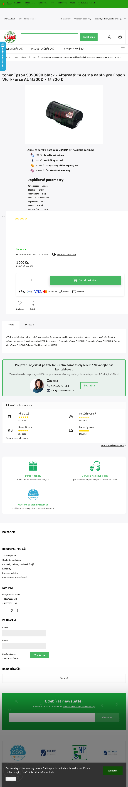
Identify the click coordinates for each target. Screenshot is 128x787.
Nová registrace (9, 654)
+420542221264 (9, 599)
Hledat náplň (88, 37)
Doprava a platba (10, 573)
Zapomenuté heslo (10, 658)
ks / (64, 678)
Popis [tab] (11, 324)
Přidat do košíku (88, 280)
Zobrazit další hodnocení (112, 445)
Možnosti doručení (66, 254)
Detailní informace (24, 239)
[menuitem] (15, 49)
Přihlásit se (107, 717)
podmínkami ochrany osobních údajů (79, 706)
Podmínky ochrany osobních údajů (108, 19)
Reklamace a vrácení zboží (14, 577)
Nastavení (11, 778)
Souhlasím (113, 770)
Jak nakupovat (65, 19)
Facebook (11, 610)
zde (52, 772)
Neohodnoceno (35, 219)
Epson (45, 186)
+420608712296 (9, 603)
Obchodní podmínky (82, 19)
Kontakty (6, 568)
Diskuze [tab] (29, 324)
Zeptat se (89, 386)
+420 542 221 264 (60, 386)
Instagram (18, 610)
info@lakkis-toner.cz (62, 390)
